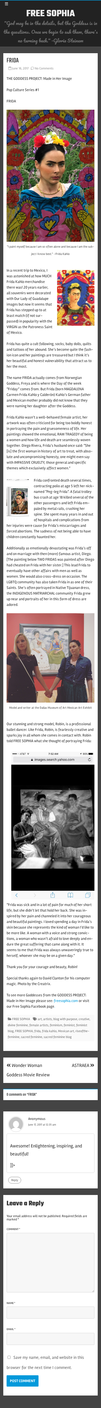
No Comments (44, 68)
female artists (38, 1025)
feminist (69, 1025)
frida (37, 1031)
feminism (56, 1025)
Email (11, 1329)
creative (84, 1019)
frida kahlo (49, 1031)
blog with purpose (65, 1019)
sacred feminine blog (58, 1037)
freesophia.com (66, 1000)
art (40, 1019)
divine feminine (18, 1025)
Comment (13, 1229)
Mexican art (66, 1031)
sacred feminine (31, 1037)
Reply (14, 1180)
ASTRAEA (81, 1065)
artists (47, 1019)
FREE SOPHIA (50, 14)
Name (11, 1303)
